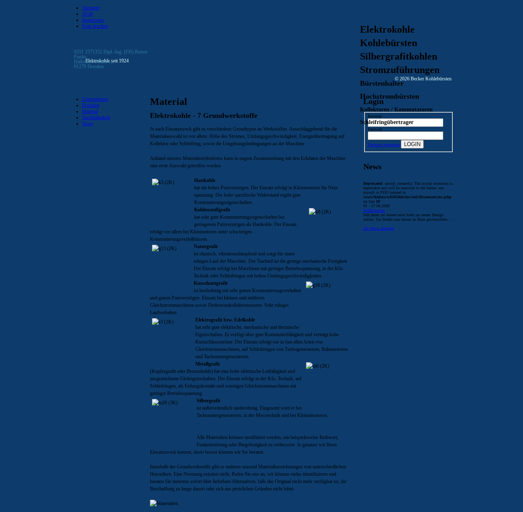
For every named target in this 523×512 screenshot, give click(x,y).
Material (90, 111)
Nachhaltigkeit (96, 117)
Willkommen (374, 210)
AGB (87, 14)
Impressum (93, 20)
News (88, 123)
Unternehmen (95, 99)
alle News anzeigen (378, 228)
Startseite (91, 8)
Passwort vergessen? (384, 144)
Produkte (91, 105)
